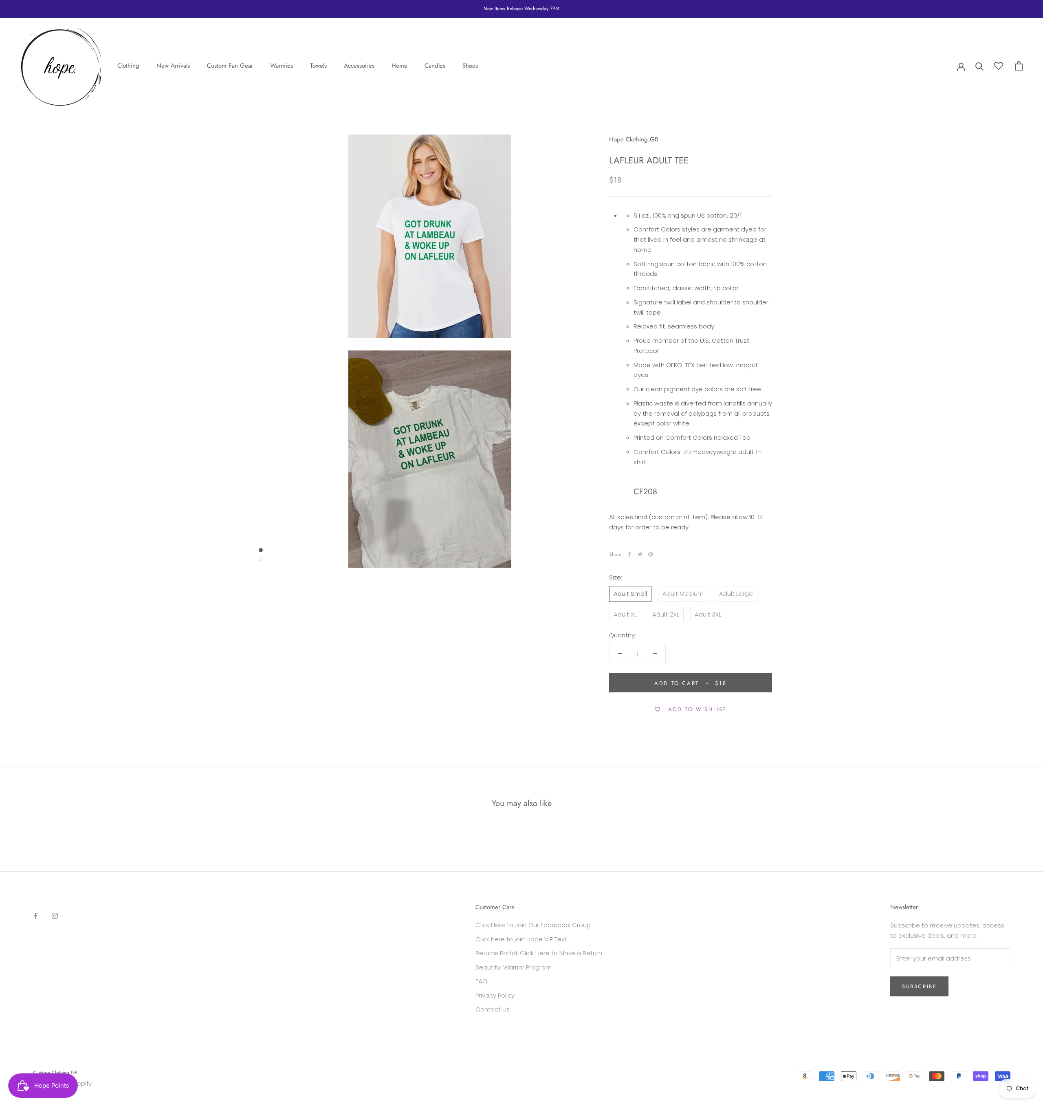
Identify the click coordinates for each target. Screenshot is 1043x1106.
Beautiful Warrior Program (513, 967)
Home (399, 65)
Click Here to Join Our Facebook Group (533, 925)
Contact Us (492, 1009)
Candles (435, 65)
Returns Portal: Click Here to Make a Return (538, 953)
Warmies (281, 65)
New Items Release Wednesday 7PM (521, 8)
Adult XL (625, 614)
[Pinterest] (650, 554)
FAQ (481, 981)
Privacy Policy (495, 995)
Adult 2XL (665, 614)
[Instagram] (55, 915)
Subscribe (919, 986)
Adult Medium (683, 593)
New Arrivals (173, 65)
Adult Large (736, 593)
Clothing (128, 65)
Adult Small (630, 593)
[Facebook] (629, 554)
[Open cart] (1019, 66)
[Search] (979, 66)
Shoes (470, 65)
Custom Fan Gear (230, 65)
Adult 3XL (708, 614)
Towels (318, 65)
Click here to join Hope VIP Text (521, 939)
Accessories (359, 65)
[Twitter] (640, 554)
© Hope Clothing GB (55, 1072)
